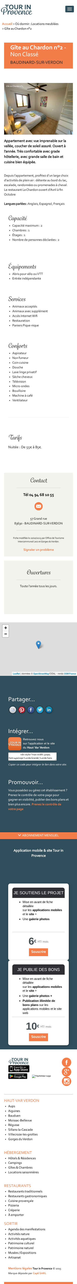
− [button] (5, 634)
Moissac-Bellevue (20, 1120)
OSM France (70, 674)
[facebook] (31, 710)
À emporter (16, 1215)
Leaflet (16, 674)
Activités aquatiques (22, 1239)
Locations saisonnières (23, 1172)
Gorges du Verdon (20, 1139)
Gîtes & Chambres (20, 1167)
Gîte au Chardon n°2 (18, 28)
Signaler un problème (38, 550)
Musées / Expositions (22, 1253)
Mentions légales (20, 1268)
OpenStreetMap (41, 674)
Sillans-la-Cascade (20, 1130)
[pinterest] (22, 710)
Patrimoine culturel (21, 1243)
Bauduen (14, 1116)
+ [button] (5, 627)
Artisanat (14, 1257)
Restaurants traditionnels (25, 1191)
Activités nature (19, 1234)
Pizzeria (13, 1205)
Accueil (7, 24)
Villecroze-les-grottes (23, 1134)
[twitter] (40, 710)
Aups (11, 1106)
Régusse (13, 1125)
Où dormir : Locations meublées (36, 24)
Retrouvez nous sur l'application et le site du (39, 743)
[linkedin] (49, 710)
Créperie (14, 1210)
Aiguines (14, 1111)
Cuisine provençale (20, 1201)
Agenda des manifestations (26, 1229)
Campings (15, 1163)
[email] (13, 710)
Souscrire (38, 952)
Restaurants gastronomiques (27, 1196)
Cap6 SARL (39, 1273)
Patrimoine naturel (21, 1248)
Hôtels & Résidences (22, 1158)
